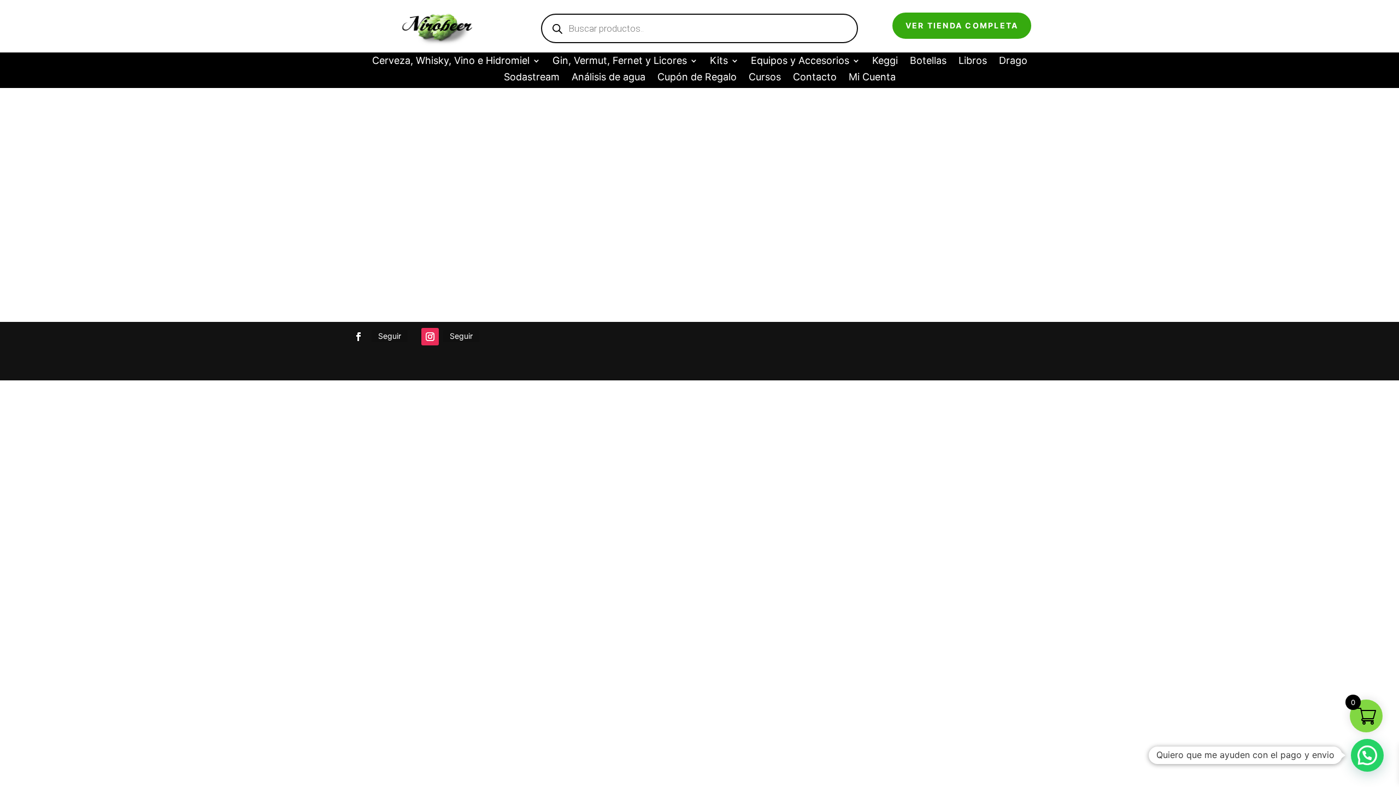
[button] (1367, 755)
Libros (973, 61)
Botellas (928, 61)
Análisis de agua (608, 78)
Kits (719, 61)
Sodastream (532, 78)
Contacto (815, 78)
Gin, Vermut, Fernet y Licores (619, 61)
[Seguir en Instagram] (430, 336)
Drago (1013, 61)
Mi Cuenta (872, 78)
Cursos (765, 78)
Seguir (389, 335)
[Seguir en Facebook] (358, 336)
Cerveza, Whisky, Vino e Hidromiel (451, 61)
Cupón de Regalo (697, 78)
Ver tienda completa (962, 25)
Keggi (885, 61)
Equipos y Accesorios (800, 61)
